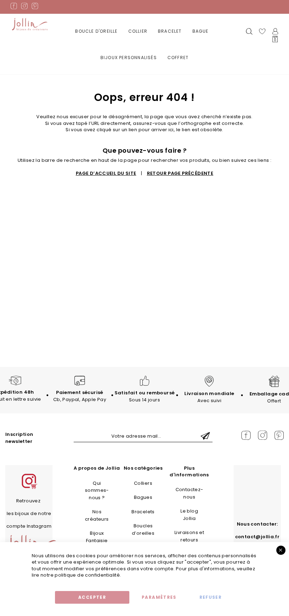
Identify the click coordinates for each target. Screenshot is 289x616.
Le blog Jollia (189, 515)
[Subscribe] (205, 436)
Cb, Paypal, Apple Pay (79, 396)
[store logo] (30, 24)
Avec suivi (209, 397)
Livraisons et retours (189, 536)
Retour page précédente (180, 173)
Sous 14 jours (145, 396)
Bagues (143, 497)
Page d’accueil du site (106, 173)
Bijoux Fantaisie (97, 537)
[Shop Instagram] (29, 488)
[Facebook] (14, 7)
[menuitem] (96, 31)
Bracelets (143, 511)
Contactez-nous (189, 493)
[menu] (144, 49)
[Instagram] (24, 7)
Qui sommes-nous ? (97, 490)
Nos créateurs (97, 515)
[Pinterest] (35, 7)
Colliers (143, 483)
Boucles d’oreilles (143, 529)
